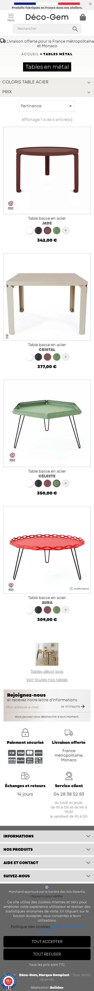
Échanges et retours (25, 785)
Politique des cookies (30, 926)
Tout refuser (47, 954)
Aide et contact (20, 862)
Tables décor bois (47, 671)
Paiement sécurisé (25, 742)
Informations (18, 836)
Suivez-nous (16, 876)
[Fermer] (90, 3)
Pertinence (47, 106)
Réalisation (47, 987)
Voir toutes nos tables (47, 679)
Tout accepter (47, 941)
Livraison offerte (69, 742)
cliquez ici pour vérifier (46, 896)
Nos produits (18, 849)
